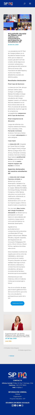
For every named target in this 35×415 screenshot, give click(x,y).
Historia (17, 394)
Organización (17, 396)
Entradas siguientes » (25, 350)
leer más (8, 341)
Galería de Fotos (17, 303)
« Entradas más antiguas (11, 348)
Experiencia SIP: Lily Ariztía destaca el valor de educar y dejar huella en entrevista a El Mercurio (17, 335)
